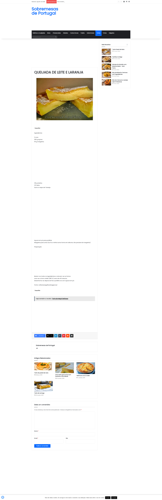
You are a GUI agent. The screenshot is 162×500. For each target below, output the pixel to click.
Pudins (83, 33)
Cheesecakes (57, 33)
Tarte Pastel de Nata (118, 49)
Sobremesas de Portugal (45, 345)
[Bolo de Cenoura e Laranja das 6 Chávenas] (106, 82)
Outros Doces (74, 33)
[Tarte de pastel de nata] (43, 366)
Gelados (65, 33)
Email (36, 438)
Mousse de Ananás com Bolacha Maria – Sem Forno (119, 66)
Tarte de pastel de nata (41, 373)
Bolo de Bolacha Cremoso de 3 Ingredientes (69, 1)
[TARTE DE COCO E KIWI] (85, 368)
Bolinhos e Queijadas (39, 33)
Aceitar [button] (107, 497)
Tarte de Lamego (39, 393)
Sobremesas (90, 33)
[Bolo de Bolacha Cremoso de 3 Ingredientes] (106, 75)
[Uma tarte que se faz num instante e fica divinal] (64, 367)
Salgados (111, 33)
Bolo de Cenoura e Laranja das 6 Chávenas (120, 81)
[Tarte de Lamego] (43, 386)
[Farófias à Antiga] (106, 59)
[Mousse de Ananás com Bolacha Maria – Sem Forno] (106, 67)
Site (67, 438)
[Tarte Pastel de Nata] (106, 52)
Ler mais (114, 497)
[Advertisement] (97, 17)
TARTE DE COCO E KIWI (83, 375)
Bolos (48, 33)
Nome (36, 431)
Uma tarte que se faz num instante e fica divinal (63, 375)
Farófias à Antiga (117, 57)
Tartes (98, 33)
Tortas (105, 33)
